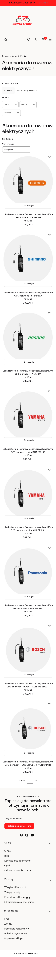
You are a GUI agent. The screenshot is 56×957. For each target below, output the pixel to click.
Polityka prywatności (15, 933)
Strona (22, 780)
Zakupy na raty (12, 892)
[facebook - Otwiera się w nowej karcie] (21, 835)
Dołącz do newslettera (19, 826)
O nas (7, 850)
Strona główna (9, 56)
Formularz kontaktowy (16, 928)
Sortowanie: (8, 144)
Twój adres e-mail (13, 818)
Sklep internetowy (25, 953)
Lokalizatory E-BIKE (27, 90)
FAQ (6, 918)
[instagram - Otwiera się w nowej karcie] (27, 835)
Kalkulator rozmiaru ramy (17, 870)
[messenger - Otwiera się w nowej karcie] (32, 835)
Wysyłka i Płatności (15, 887)
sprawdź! (43, 3)
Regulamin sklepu (13, 938)
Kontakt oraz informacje (17, 860)
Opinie (7, 865)
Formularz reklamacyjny (17, 897)
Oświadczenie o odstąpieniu (20, 902)
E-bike (23, 56)
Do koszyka (29, 205)
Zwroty (8, 923)
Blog (6, 855)
